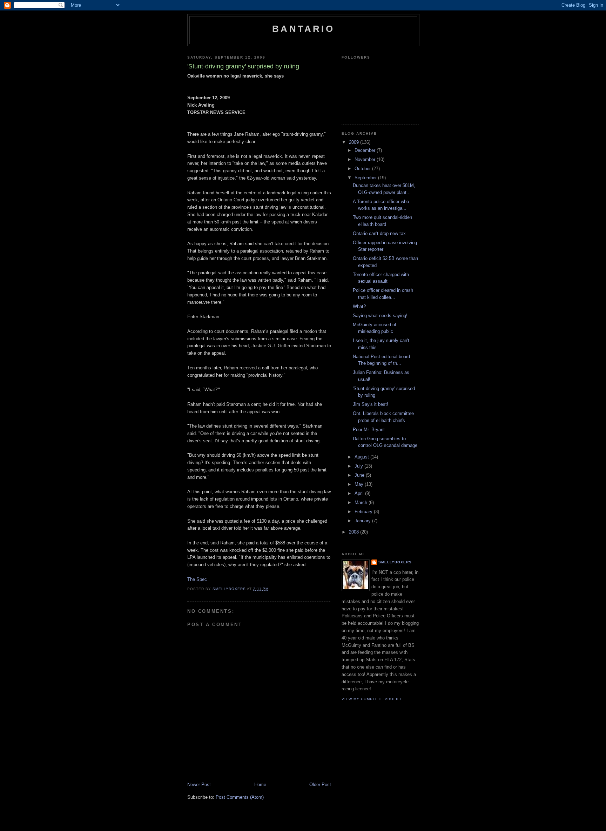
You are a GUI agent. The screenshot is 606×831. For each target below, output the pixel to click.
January (363, 520)
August (362, 457)
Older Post (320, 784)
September (366, 177)
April (360, 493)
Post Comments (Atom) (240, 797)
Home (260, 784)
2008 (354, 532)
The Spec (197, 579)
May (360, 484)
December (366, 150)
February (364, 511)
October (363, 168)
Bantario (303, 29)
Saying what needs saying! (380, 315)
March (362, 502)
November (366, 159)
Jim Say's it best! (370, 404)
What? (359, 306)
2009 (354, 142)
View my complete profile (372, 699)
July (359, 466)
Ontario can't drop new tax (379, 233)
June (360, 475)
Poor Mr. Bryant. (369, 429)
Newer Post (199, 784)
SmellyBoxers (395, 562)
